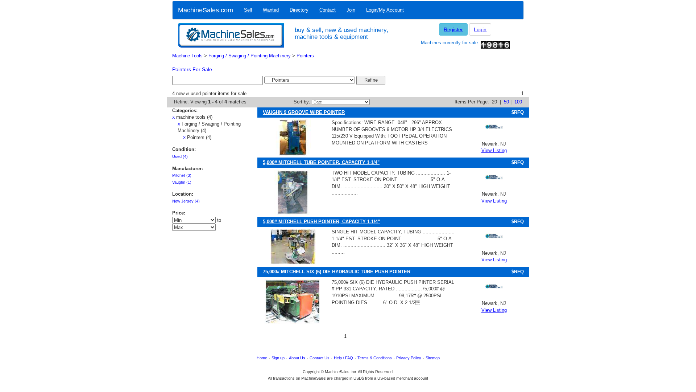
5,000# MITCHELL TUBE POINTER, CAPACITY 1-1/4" (321, 162)
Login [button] (480, 29)
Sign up (278, 358)
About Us (297, 358)
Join (351, 10)
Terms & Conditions (374, 358)
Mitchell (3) (181, 175)
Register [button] (453, 29)
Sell (248, 10)
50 (506, 102)
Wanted (271, 10)
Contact (327, 10)
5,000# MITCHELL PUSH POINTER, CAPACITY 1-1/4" (321, 221)
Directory (299, 10)
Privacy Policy (408, 358)
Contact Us (320, 358)
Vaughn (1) (181, 182)
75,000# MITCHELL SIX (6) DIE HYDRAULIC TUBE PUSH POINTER (336, 271)
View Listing (494, 150)
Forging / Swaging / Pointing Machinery (249, 55)
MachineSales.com (205, 10)
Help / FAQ (343, 358)
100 (518, 102)
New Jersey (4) (186, 201)
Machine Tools (187, 55)
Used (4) (180, 156)
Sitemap (433, 358)
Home (262, 358)
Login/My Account (385, 10)
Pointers (305, 55)
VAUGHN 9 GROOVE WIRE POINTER (304, 112)
